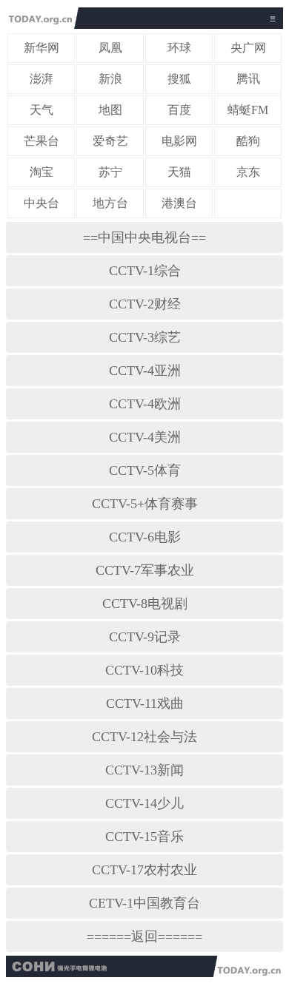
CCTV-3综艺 (145, 337)
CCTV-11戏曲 (145, 703)
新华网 (41, 47)
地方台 (110, 203)
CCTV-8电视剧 (144, 603)
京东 (248, 172)
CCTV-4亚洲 (145, 370)
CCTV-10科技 (144, 670)
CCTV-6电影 (145, 537)
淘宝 (41, 172)
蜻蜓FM (247, 110)
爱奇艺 (110, 141)
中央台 (41, 203)
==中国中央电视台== (144, 237)
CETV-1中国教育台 (144, 903)
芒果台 (41, 141)
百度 (179, 110)
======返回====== (144, 936)
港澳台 (179, 203)
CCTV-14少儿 (144, 803)
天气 (41, 110)
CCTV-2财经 (145, 304)
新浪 (110, 78)
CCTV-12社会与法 (144, 736)
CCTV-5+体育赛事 (145, 503)
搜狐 (179, 78)
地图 (110, 110)
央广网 (248, 47)
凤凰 (110, 47)
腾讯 (248, 78)
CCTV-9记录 (145, 636)
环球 (179, 47)
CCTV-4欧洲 (145, 403)
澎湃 (41, 78)
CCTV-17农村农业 (144, 869)
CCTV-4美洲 (145, 437)
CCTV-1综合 (145, 270)
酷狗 (248, 141)
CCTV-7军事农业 (145, 570)
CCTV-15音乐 (144, 836)
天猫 (179, 172)
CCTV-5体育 (145, 470)
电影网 (179, 141)
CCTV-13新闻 (144, 770)
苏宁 (110, 172)
